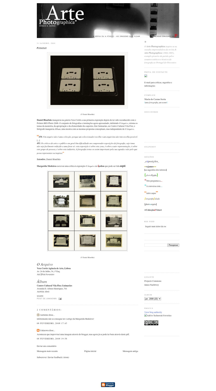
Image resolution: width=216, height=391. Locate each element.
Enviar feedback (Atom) (58, 357)
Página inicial (90, 351)
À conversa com (153, 186)
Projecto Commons (152, 281)
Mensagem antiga (130, 351)
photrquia (150, 204)
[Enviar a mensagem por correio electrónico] (59, 299)
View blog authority (153, 312)
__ (151, 161)
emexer (42, 47)
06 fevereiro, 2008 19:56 (52, 338)
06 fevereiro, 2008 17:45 (52, 323)
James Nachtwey (151, 284)
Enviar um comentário (46, 346)
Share (40, 296)
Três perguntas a (153, 180)
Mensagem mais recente (47, 351)
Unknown (44, 330)
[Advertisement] (157, 261)
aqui (122, 166)
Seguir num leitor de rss (155, 226)
